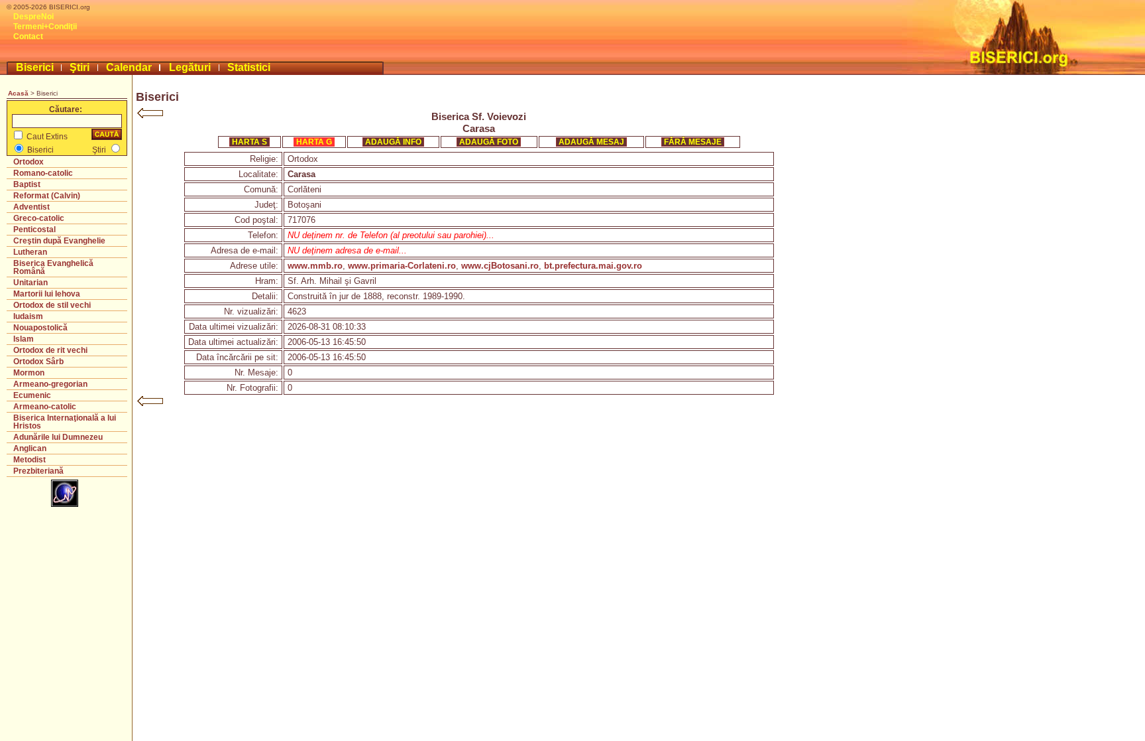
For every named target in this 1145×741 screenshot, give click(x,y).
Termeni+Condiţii (45, 26)
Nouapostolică (40, 328)
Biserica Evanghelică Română (53, 267)
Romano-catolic (43, 173)
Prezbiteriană (38, 471)
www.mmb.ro (315, 266)
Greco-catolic (38, 218)
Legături (190, 67)
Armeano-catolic (44, 407)
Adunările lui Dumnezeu (58, 437)
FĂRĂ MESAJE (693, 142)
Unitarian (30, 283)
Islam (23, 339)
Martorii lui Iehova (46, 294)
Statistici (248, 67)
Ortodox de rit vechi (50, 350)
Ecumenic (32, 395)
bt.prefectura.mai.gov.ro (593, 266)
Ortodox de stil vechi (52, 305)
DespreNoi (33, 16)
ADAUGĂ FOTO (488, 142)
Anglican (29, 448)
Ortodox (28, 162)
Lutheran (30, 252)
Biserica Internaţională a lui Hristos (64, 422)
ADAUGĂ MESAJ (591, 142)
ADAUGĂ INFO (393, 142)
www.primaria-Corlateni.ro (402, 266)
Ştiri (79, 67)
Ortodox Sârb (38, 362)
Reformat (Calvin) (46, 196)
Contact (28, 36)
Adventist (31, 207)
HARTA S (249, 142)
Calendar (129, 67)
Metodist (29, 460)
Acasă (18, 93)
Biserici (35, 67)
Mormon (28, 373)
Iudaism (28, 316)
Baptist (26, 184)
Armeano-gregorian (50, 384)
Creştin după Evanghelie (59, 241)
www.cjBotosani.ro (500, 266)
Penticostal (34, 230)
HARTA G (314, 142)
